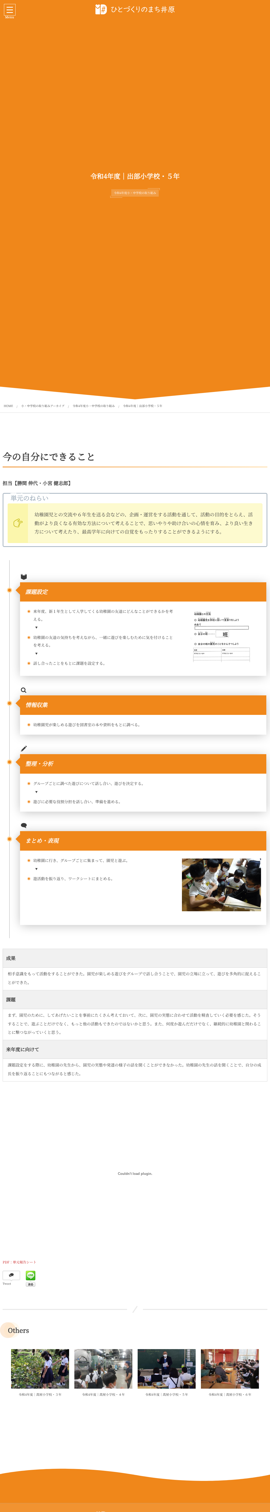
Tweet (7, 1284)
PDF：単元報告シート (19, 1261)
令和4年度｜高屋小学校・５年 (166, 1394)
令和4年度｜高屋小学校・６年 (230, 1394)
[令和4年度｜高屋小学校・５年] (167, 1369)
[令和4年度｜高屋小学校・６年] (230, 1369)
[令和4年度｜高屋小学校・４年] (103, 1369)
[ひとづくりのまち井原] (135, 9)
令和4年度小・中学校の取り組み (135, 193)
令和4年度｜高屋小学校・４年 (103, 1394)
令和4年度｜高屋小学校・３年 (40, 1394)
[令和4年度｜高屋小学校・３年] (40, 1369)
